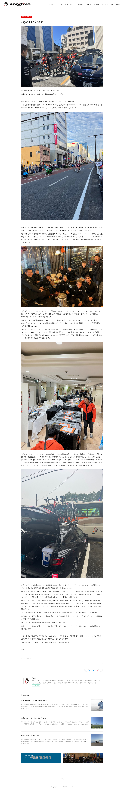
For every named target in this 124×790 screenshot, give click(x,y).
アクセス (105, 4)
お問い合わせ (115, 4)
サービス (59, 4)
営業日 (96, 4)
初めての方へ (70, 4)
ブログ (89, 4)
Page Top (62, 779)
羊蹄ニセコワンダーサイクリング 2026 (33, 718)
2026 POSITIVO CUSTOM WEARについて (34, 700)
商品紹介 (81, 4)
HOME (51, 4)
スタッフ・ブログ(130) (26, 658)
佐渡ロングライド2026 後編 (30, 736)
